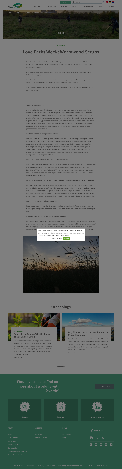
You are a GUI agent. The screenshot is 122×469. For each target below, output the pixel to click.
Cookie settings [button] (57, 238)
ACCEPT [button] (66, 238)
